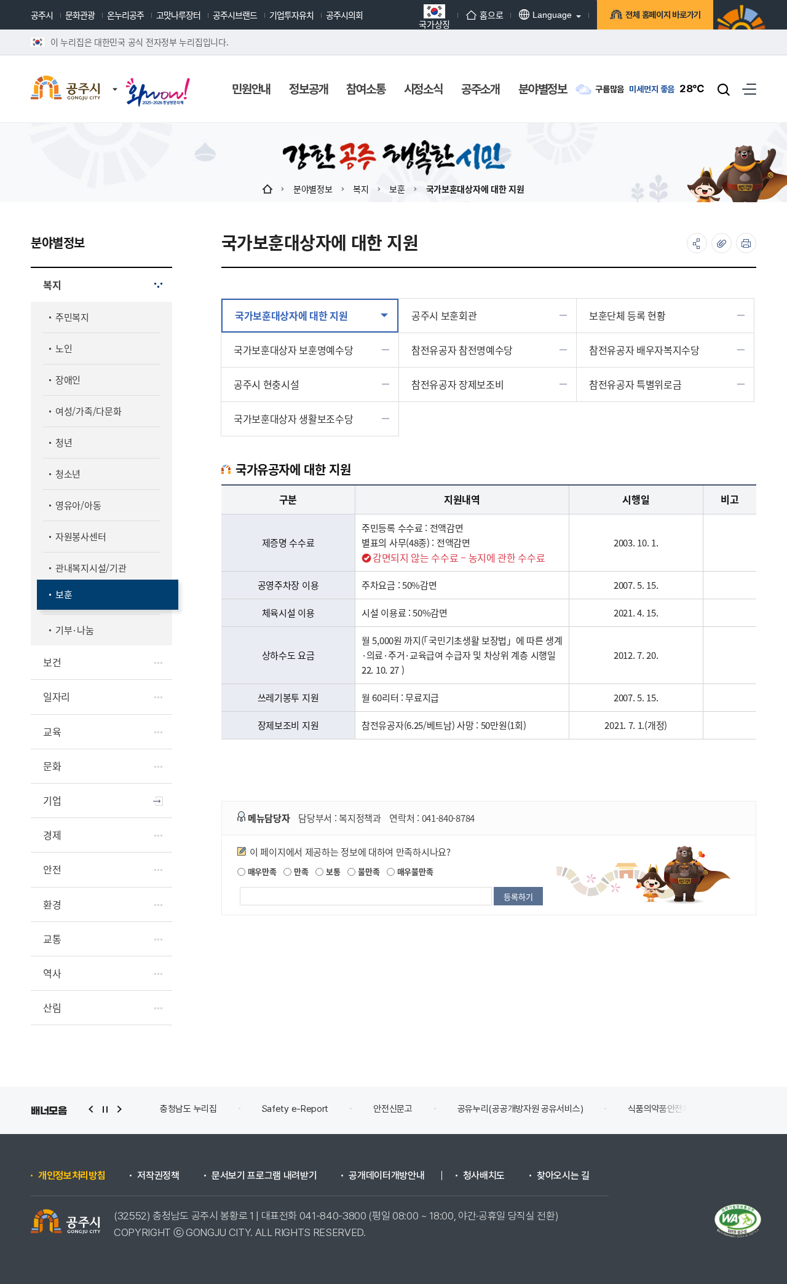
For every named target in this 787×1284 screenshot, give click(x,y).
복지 (360, 189)
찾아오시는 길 (563, 1176)
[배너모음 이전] (91, 1109)
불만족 (367, 871)
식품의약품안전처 (659, 1108)
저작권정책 (158, 1176)
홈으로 (491, 15)
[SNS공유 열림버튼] (697, 243)
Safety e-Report (295, 1108)
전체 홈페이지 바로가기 (663, 15)
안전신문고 (393, 1108)
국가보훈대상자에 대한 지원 (475, 189)
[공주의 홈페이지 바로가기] (115, 76)
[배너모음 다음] (119, 1109)
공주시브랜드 (235, 15)
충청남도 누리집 (188, 1108)
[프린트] (746, 243)
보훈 (397, 189)
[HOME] (267, 189)
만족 (299, 871)
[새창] (158, 81)
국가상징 (434, 23)
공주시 (42, 15)
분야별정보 (313, 189)
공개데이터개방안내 (386, 1176)
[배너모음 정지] (105, 1109)
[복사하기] (721, 243)
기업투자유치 (291, 15)
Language (552, 15)
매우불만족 (414, 871)
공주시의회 (344, 15)
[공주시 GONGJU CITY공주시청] (65, 89)
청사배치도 (484, 1176)
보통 (331, 871)
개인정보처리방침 (71, 1176)
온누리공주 (125, 15)
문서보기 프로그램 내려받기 (264, 1176)
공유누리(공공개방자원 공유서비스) (520, 1108)
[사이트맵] (749, 88)
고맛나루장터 (178, 15)
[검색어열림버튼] (723, 89)
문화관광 (80, 15)
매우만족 (261, 871)
